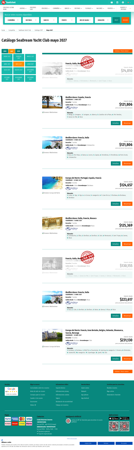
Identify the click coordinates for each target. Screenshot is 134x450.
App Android (85, 398)
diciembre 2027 (30, 78)
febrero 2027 (18, 57)
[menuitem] (111, 2)
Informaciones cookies (62, 395)
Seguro (58, 398)
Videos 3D (33, 405)
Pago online (110, 391)
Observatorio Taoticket (113, 395)
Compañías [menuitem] (56, 8)
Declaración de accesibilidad (64, 402)
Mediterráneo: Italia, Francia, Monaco (81, 218)
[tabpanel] (19, 68)
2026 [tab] (4, 51)
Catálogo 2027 (39, 30)
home (3, 30)
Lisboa (76, 185)
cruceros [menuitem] (45, 8)
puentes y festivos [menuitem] (123, 8)
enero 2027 (7, 56)
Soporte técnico (60, 388)
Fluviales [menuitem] (88, 8)
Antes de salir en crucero (37, 391)
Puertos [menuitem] (110, 8)
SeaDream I (69, 180)
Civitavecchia (78, 226)
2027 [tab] (11, 51)
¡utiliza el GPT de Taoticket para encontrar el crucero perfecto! (87, 421)
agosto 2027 (18, 70)
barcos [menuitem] (67, 8)
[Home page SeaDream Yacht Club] (72, 107)
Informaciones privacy (62, 391)
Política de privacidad (72, 438)
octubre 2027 (7, 78)
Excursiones (33, 402)
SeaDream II (69, 99)
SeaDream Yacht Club (25, 30)
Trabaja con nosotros (62, 405)
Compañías (12, 30)
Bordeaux (77, 340)
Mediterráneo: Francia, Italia (77, 137)
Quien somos (85, 388)
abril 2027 (7, 64)
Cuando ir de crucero (36, 398)
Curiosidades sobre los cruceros (39, 388)
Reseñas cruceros (112, 388)
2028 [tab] (18, 51)
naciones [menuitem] (99, 8)
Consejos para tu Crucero (37, 395)
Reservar (127, 123)
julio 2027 (7, 70)
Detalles (115, 123)
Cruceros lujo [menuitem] (33, 8)
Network (83, 391)
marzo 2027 (30, 56)
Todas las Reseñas (11, 394)
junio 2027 (30, 64)
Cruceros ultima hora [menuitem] (8, 8)
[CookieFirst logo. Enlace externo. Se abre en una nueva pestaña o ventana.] (2, 440)
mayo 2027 (19, 64)
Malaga (76, 105)
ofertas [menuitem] (22, 8)
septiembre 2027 (30, 71)
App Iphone (84, 395)
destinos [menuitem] (77, 8)
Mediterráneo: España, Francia (78, 97)
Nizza (75, 145)
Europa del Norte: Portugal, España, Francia (83, 178)
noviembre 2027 (18, 78)
